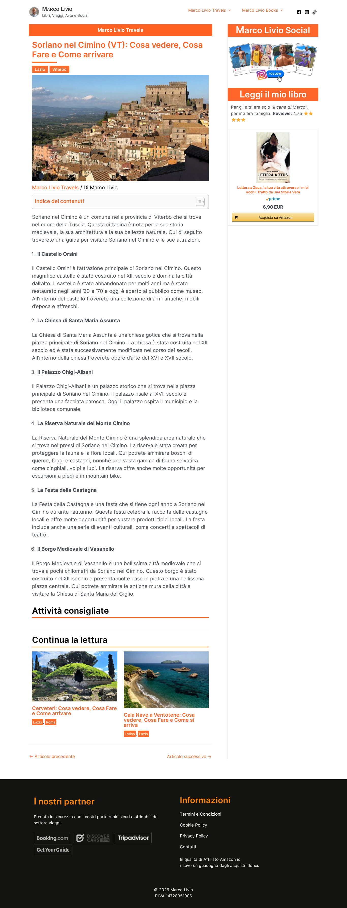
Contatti (188, 846)
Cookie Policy (193, 825)
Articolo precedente (52, 756)
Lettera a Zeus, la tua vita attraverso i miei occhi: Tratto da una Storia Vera (273, 189)
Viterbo (59, 69)
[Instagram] (307, 12)
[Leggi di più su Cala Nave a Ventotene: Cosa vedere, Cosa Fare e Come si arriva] (166, 679)
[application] (228, 10)
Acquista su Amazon (275, 217)
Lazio (40, 69)
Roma (50, 722)
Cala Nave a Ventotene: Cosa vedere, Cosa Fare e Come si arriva (159, 720)
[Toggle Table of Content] (197, 201)
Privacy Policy (194, 835)
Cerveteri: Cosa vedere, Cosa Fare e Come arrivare (74, 710)
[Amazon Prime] (273, 198)
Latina (130, 734)
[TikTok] (314, 12)
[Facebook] (299, 12)
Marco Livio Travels (207, 10)
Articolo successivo (189, 756)
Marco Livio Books (260, 10)
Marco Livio (57, 9)
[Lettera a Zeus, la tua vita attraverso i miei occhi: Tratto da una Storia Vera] (273, 157)
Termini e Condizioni (200, 814)
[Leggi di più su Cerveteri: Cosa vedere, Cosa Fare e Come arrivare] (74, 676)
